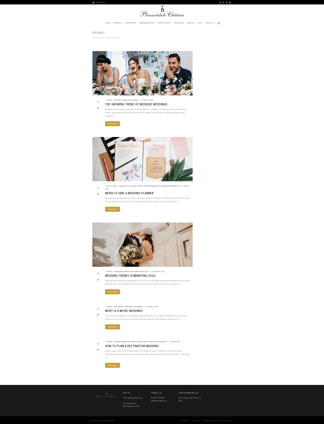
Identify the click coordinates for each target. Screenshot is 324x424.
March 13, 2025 (148, 100)
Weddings (118, 23)
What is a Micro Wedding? (124, 310)
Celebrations (130, 23)
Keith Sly (109, 100)
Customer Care (184, 420)
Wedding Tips (175, 186)
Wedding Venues (127, 100)
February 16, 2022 (159, 271)
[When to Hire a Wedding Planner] (142, 159)
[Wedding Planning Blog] (162, 12)
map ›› (138, 406)
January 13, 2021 (153, 306)
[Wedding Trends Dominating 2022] (142, 244)
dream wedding (131, 341)
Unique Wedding (138, 306)
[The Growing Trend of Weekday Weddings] (142, 73)
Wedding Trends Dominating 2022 (130, 275)
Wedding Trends (129, 271)
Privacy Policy (196, 420)
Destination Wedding (143, 186)
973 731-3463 (100, 2)
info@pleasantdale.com (159, 400)
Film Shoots (179, 23)
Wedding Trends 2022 (141, 271)
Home (108, 23)
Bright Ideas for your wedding (127, 186)
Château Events (164, 23)
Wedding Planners (154, 186)
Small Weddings (128, 306)
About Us (191, 23)
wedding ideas (151, 341)
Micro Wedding (118, 306)
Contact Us (210, 23)
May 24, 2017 (176, 341)
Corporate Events (146, 23)
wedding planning (166, 186)
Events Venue (118, 100)
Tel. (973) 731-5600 (158, 397)
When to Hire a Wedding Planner (129, 192)
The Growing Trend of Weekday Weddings (136, 104)
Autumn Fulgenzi (112, 186)
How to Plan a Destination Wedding (132, 345)
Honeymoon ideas (141, 341)
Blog (200, 23)
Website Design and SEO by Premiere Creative (218, 420)
